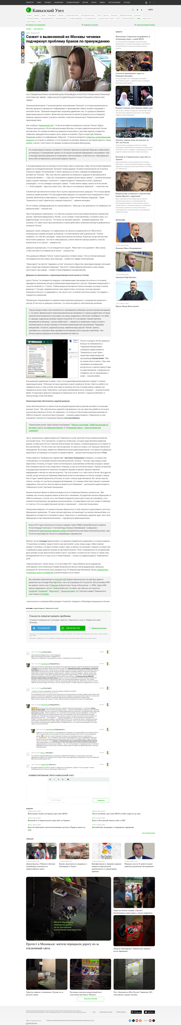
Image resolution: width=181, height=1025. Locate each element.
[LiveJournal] (22, 54)
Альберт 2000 (45, 764)
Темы (39, 2)
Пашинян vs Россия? (91, 25)
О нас (94, 1012)
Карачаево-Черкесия (33, 18)
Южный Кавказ (31, 21)
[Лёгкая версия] (146, 2)
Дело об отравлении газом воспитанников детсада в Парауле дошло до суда (56, 828)
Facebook (33, 591)
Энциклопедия (73, 2)
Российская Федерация (75, 18)
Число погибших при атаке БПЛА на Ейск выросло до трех (116, 813)
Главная (28, 29)
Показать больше (90, 999)
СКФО (118, 18)
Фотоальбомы (114, 2)
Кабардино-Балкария (126, 15)
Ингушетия (114, 15)
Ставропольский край (128, 18)
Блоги (93, 2)
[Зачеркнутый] (63, 779)
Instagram (43, 591)
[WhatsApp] (22, 40)
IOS (64, 579)
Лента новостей (38, 29)
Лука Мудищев (45, 664)
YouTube (45, 594)
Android (58, 579)
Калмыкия (137, 15)
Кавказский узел (46, 125)
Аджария (36, 15)
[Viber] (22, 44)
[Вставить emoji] (68, 779)
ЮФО (39, 21)
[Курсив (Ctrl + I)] (54, 779)
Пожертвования (121, 1012)
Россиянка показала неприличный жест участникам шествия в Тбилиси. (86, 993)
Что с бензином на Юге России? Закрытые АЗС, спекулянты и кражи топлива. (133, 993)
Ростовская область (90, 18)
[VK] (22, 33)
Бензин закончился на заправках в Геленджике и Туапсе (73, 865)
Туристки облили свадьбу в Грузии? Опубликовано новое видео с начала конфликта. (133, 911)
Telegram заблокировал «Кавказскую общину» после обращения (132, 949)
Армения (60, 15)
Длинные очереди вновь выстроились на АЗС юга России (132, 141)
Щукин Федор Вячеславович (127, 306)
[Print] (22, 62)
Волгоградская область (88, 15)
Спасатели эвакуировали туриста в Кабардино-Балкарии (130, 74)
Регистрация (56, 800)
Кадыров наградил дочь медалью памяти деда (134, 108)
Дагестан (106, 15)
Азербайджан (52, 15)
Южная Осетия (147, 18)
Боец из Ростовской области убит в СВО (108, 820)
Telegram (54, 585)
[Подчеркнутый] (58, 779)
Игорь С (43, 753)
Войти (150, 9)
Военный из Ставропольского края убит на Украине (133, 158)
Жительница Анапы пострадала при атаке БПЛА (47, 813)
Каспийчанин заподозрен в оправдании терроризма (113, 827)
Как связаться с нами (106, 1012)
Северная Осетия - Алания (106, 18)
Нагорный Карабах (61, 18)
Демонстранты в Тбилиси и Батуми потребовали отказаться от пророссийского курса (40, 866)
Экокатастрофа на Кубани (145, 25)
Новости (29, 2)
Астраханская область (72, 15)
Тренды (47, 2)
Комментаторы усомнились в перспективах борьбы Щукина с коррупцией (133, 194)
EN (154, 2)
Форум (85, 2)
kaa (42, 652)
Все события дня (148, 833)
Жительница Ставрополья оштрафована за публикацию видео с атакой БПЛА (133, 37)
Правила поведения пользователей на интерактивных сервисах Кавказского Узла (70, 1020)
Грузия (99, 15)
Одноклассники (68, 591)
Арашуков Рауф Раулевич (126, 277)
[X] (22, 47)
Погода (127, 2)
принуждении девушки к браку (53, 531)
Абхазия (29, 15)
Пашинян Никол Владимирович (129, 248)
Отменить (101, 800)
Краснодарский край (47, 18)
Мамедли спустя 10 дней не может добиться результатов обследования (139, 865)
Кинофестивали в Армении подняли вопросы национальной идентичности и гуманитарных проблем (106, 868)
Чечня (138, 18)
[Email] (22, 58)
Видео (102, 2)
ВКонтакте (54, 591)
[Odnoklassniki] (22, 51)
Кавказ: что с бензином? (36, 25)
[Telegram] (22, 37)
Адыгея (44, 15)
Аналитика (58, 2)
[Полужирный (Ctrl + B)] (50, 779)
